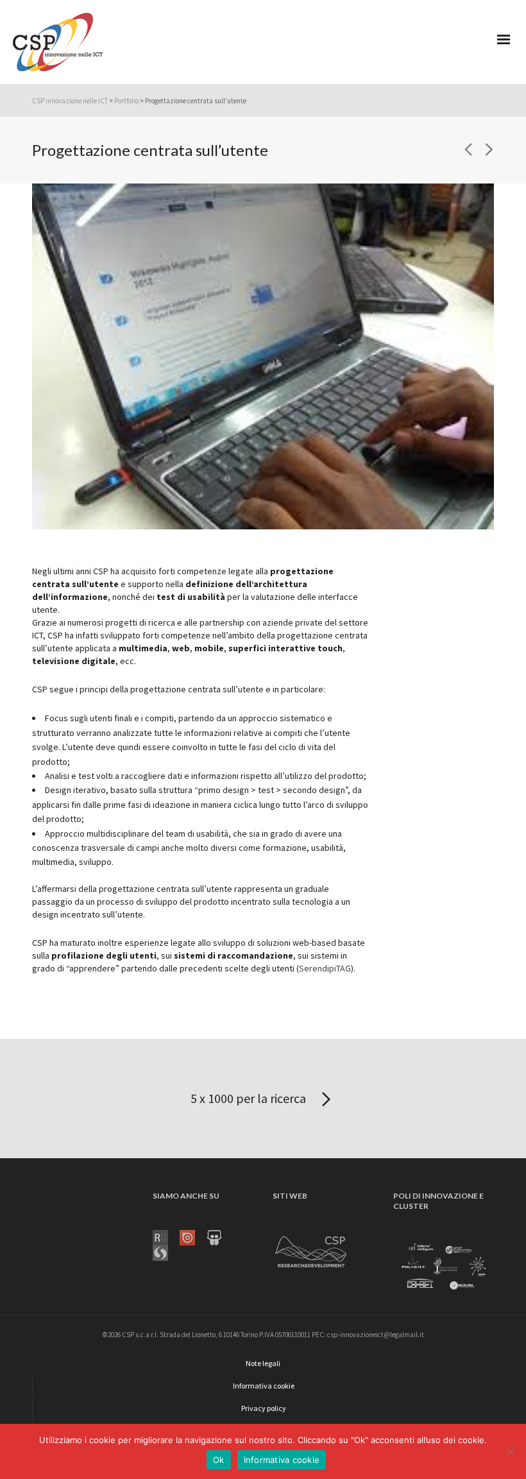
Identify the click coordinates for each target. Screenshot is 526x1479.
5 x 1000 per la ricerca (250, 1098)
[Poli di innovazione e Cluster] (443, 1266)
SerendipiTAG (325, 968)
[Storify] (166, 1252)
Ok (219, 1460)
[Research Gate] (166, 1236)
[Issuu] (193, 1236)
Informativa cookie (282, 1460)
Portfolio (126, 100)
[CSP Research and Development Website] (311, 1249)
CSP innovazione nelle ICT (70, 100)
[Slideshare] (220, 1236)
